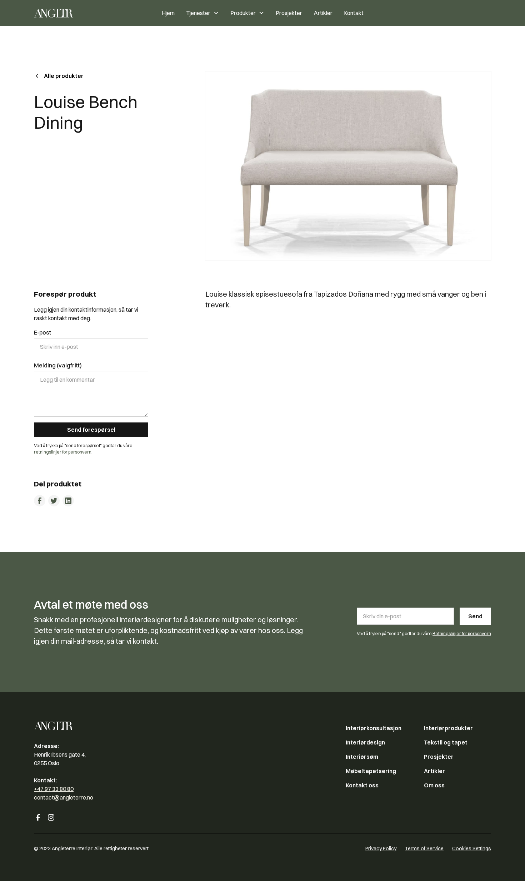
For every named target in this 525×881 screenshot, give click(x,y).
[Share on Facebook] (39, 500)
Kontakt (354, 12)
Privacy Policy (380, 848)
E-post (42, 332)
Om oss (434, 785)
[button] (202, 13)
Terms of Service (424, 848)
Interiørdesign (365, 742)
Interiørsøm (362, 756)
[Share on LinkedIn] (68, 500)
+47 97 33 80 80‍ (54, 788)
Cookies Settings (471, 848)
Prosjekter (289, 12)
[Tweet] (54, 500)
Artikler (323, 12)
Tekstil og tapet (446, 742)
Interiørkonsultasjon (373, 728)
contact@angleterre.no (63, 797)
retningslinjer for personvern (62, 452)
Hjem (168, 12)
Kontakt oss (362, 785)
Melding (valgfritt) (58, 365)
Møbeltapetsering (371, 770)
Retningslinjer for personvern (461, 633)
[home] (71, 13)
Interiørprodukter (448, 728)
